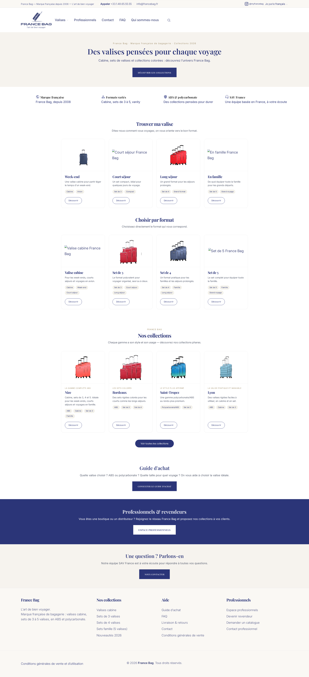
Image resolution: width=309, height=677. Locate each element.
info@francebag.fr (147, 3)
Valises (60, 20)
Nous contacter (154, 574)
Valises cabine (106, 610)
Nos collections (109, 600)
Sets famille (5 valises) (112, 629)
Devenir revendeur (239, 616)
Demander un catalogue (243, 622)
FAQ (122, 20)
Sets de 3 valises (108, 616)
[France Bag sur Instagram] (254, 4)
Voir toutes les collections (155, 443)
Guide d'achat (171, 610)
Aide (165, 600)
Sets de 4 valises (108, 622)
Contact (108, 20)
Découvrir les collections (154, 72)
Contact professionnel (241, 629)
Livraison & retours (175, 622)
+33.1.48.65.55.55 (116, 3)
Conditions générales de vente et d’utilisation (52, 664)
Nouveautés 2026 (109, 635)
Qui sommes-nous (145, 20)
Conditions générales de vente (183, 635)
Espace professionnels (154, 530)
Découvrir (73, 200)
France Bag (30, 600)
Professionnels (85, 20)
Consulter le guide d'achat (154, 486)
